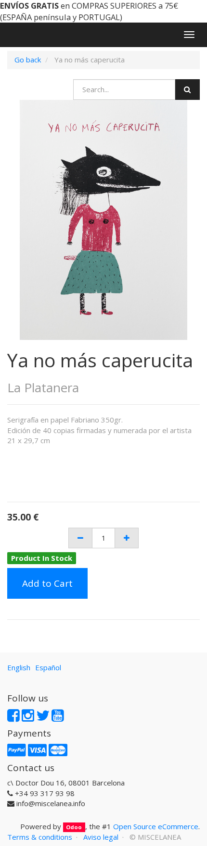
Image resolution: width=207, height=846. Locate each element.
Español (48, 667)
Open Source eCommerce (155, 826)
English (18, 667)
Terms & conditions (39, 837)
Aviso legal (100, 837)
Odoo (74, 827)
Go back (27, 59)
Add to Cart (47, 583)
